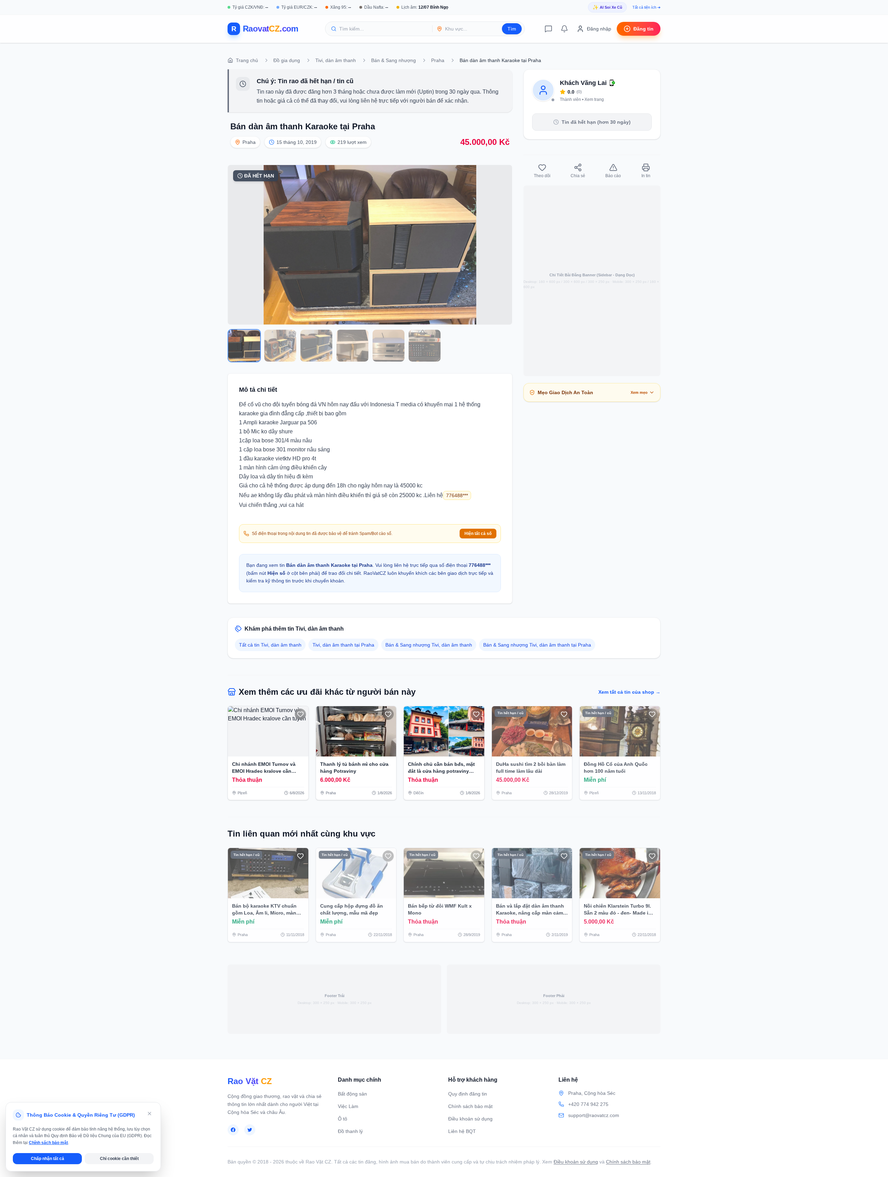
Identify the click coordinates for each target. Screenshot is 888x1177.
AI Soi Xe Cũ (607, 7)
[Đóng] (149, 1113)
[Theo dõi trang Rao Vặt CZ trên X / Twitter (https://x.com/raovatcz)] (249, 1129)
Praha (437, 60)
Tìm (511, 29)
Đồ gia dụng (286, 60)
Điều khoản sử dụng (470, 1119)
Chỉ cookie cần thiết (119, 1158)
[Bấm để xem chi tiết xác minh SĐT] (612, 82)
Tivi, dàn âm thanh (335, 60)
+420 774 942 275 (588, 1104)
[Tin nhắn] (548, 28)
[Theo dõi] (300, 714)
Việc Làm (348, 1106)
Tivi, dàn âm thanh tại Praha (343, 645)
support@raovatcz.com (593, 1115)
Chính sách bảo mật (470, 1106)
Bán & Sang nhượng (393, 60)
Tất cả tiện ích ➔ (646, 7)
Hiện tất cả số (478, 533)
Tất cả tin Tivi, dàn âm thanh (270, 645)
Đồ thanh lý (350, 1131)
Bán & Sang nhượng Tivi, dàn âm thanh (428, 645)
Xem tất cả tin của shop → (629, 692)
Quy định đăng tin (467, 1094)
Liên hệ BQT (462, 1131)
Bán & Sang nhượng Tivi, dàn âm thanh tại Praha (537, 645)
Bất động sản (352, 1094)
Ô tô (342, 1119)
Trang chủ (247, 60)
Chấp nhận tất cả (47, 1158)
